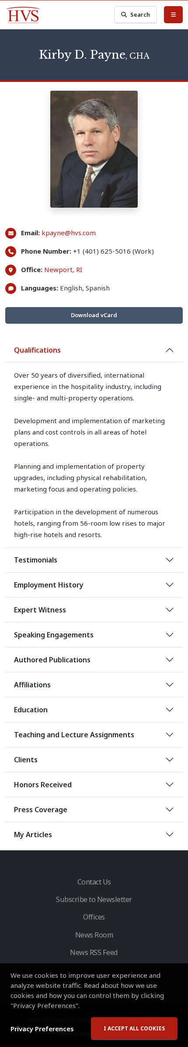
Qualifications (37, 350)
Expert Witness (40, 610)
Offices (94, 917)
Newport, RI (63, 269)
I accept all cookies (134, 1028)
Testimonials (35, 560)
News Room (94, 935)
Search (140, 14)
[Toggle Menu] (173, 14)
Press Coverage (40, 809)
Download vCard (94, 315)
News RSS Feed (94, 952)
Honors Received (43, 784)
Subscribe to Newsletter (94, 899)
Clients (26, 759)
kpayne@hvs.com (69, 232)
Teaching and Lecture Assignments (74, 734)
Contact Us (94, 882)
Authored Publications (52, 660)
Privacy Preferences (42, 1028)
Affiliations (32, 685)
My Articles (33, 834)
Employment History (49, 585)
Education (31, 710)
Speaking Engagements (54, 635)
